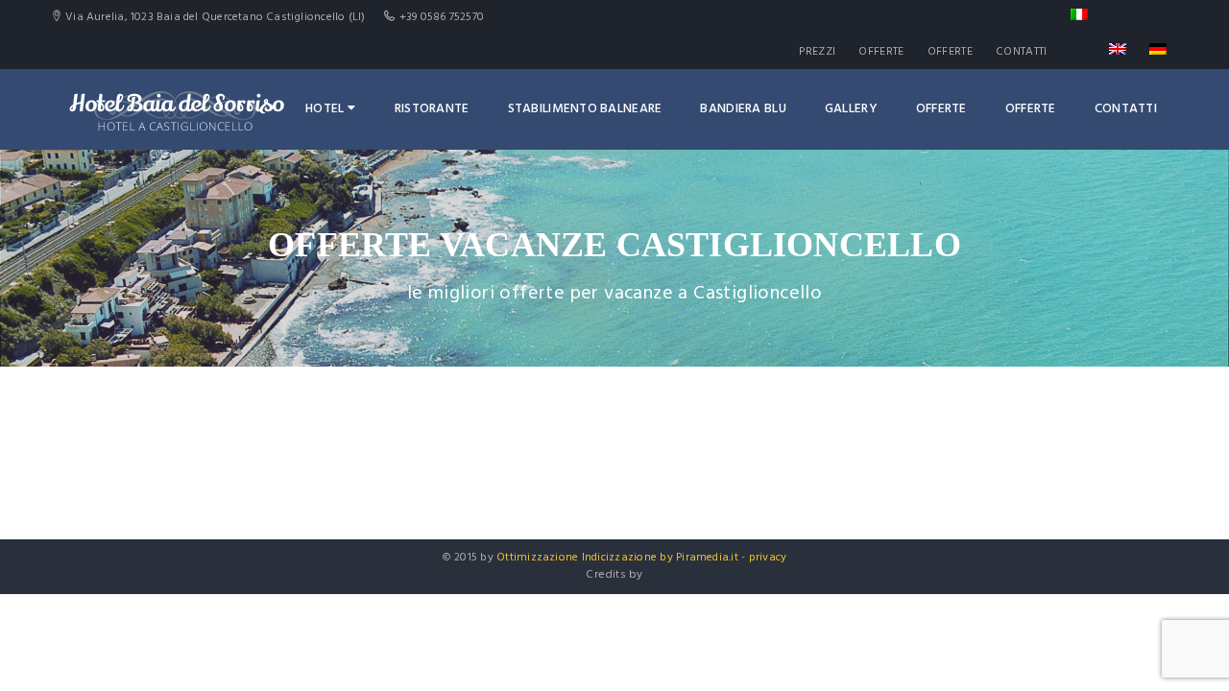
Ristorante (432, 109)
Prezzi (817, 51)
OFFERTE (950, 51)
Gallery (851, 109)
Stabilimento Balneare (585, 109)
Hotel (324, 109)
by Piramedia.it (699, 557)
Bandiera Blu (742, 109)
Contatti (1021, 51)
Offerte (881, 51)
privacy (768, 557)
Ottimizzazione (537, 557)
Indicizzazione (619, 557)
